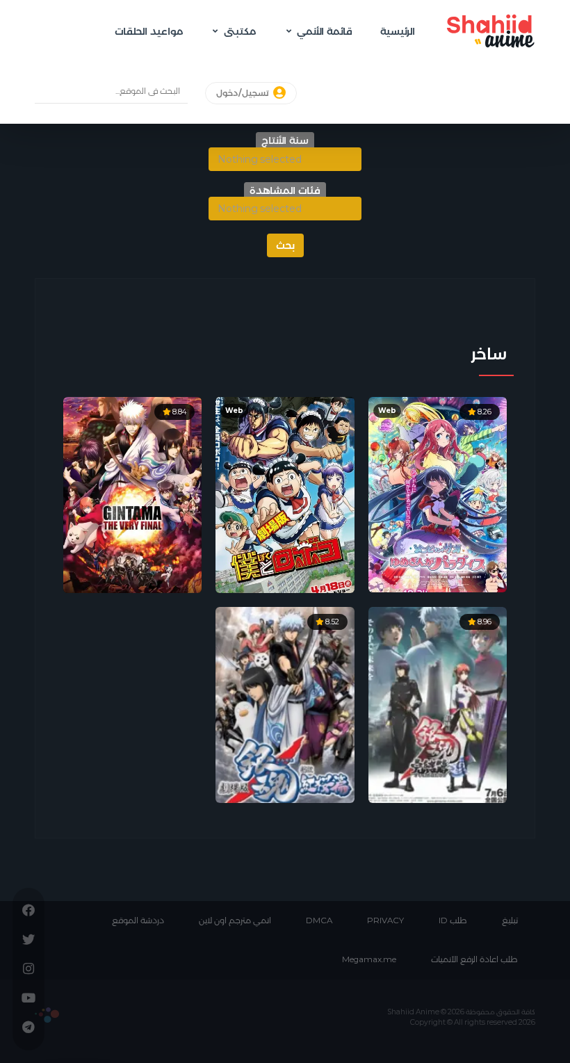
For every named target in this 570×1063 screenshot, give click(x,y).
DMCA (319, 920)
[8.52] (284, 703)
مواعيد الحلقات (149, 31)
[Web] (284, 493)
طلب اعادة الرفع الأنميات (474, 959)
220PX (47, 1015)
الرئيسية (397, 31)
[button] (285, 159)
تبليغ (510, 920)
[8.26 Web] (437, 493)
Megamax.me (369, 959)
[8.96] (437, 703)
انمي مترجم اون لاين (235, 920)
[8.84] (132, 493)
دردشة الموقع (138, 920)
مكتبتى (240, 31)
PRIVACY (385, 920)
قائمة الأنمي (324, 31)
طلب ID (453, 920)
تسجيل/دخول (243, 93)
